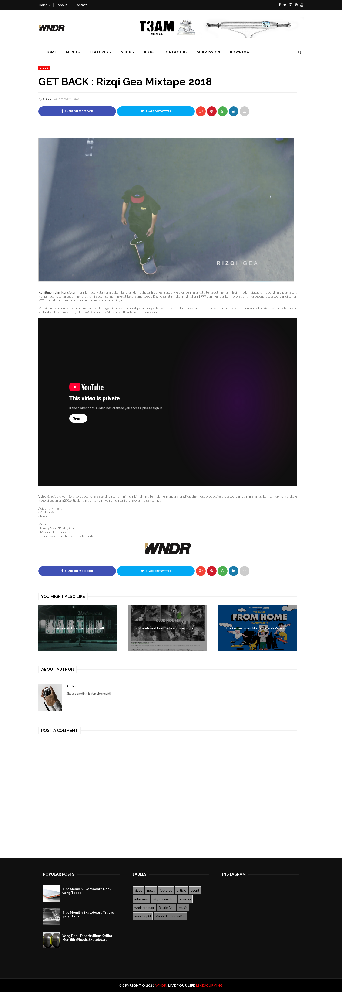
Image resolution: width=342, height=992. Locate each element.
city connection (164, 899)
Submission (209, 52)
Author (47, 99)
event (195, 890)
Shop (126, 52)
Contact (81, 5)
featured (166, 890)
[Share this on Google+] (201, 111)
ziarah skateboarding (170, 916)
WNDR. (161, 985)
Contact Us (175, 52)
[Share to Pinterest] (244, 111)
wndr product (144, 908)
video (44, 67)
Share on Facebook (78, 111)
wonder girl (142, 916)
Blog (149, 52)
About (62, 5)
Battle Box (166, 908)
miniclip (185, 899)
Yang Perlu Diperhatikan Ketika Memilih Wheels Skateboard (87, 937)
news (151, 890)
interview (141, 899)
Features (99, 52)
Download (241, 52)
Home (43, 5)
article (181, 890)
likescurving (209, 985)
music (183, 908)
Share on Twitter (158, 111)
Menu (71, 52)
